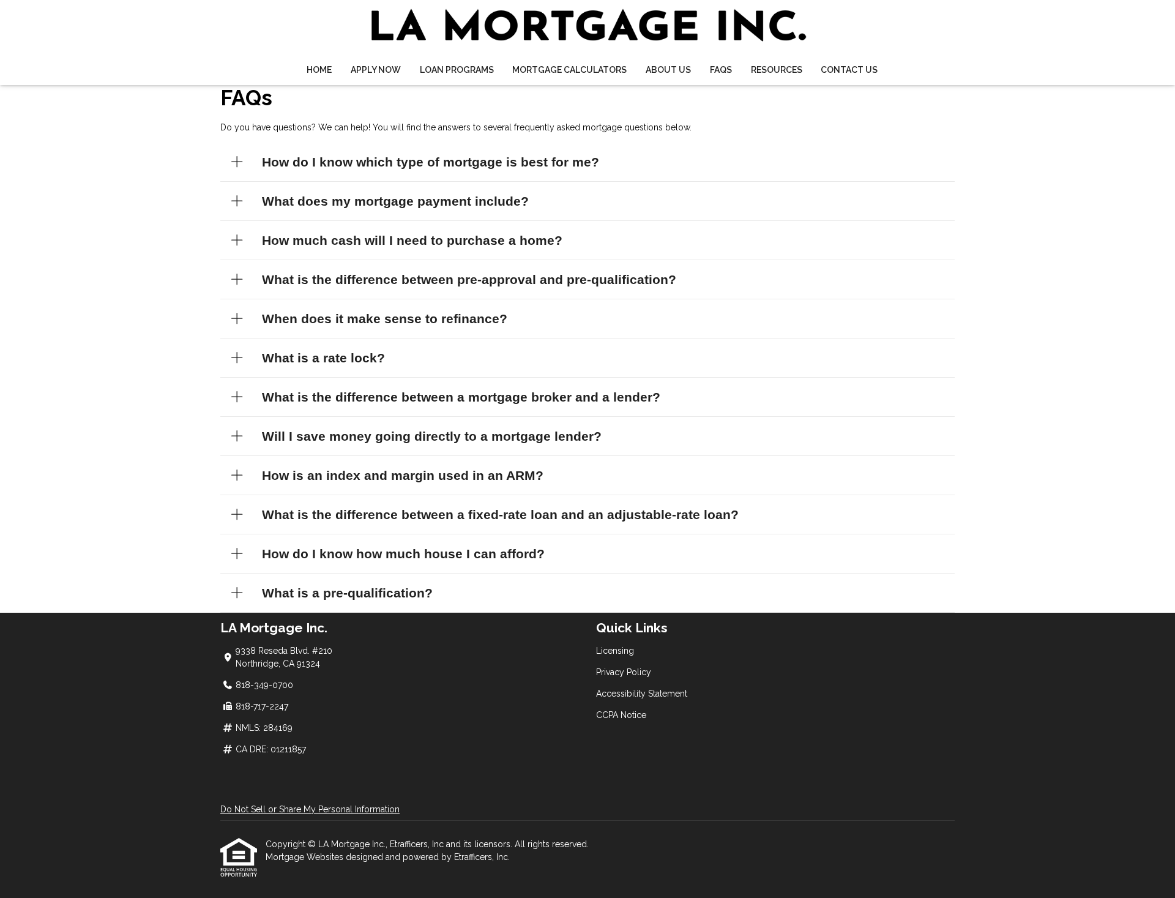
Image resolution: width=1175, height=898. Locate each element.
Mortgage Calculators (569, 70)
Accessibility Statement (641, 693)
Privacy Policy (623, 672)
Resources (776, 70)
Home (319, 70)
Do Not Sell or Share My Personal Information (310, 809)
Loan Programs (457, 70)
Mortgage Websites (306, 857)
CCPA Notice (621, 715)
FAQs (721, 70)
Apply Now (376, 70)
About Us (668, 70)
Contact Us (849, 70)
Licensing (615, 651)
